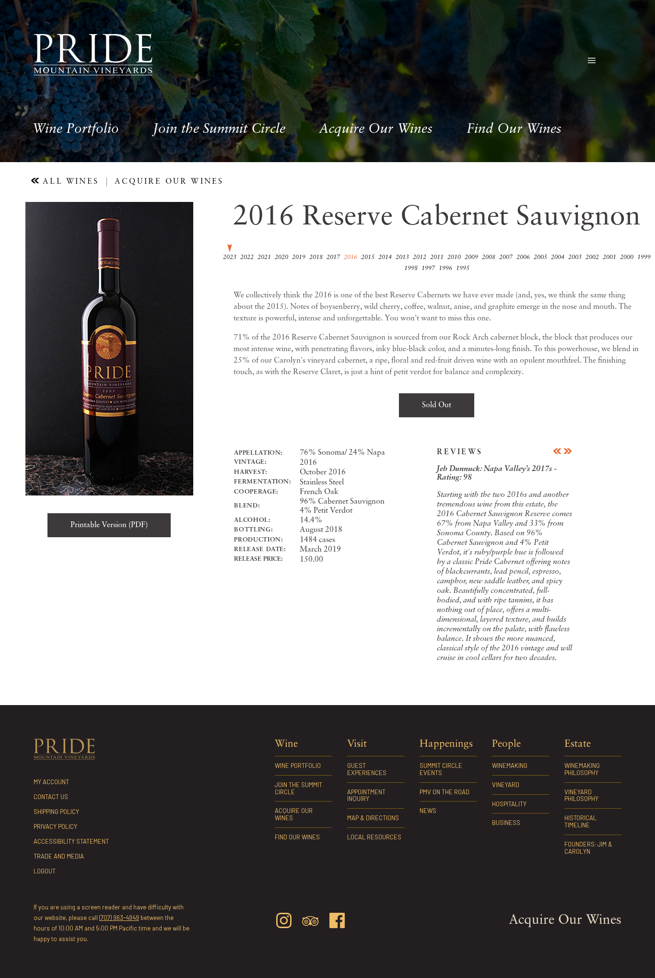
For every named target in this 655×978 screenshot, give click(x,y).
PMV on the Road (444, 792)
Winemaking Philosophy (582, 769)
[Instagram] (284, 922)
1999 (644, 257)
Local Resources (374, 837)
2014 (385, 257)
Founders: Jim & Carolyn (588, 847)
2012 (419, 257)
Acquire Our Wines (376, 129)
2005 (540, 257)
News (428, 810)
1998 (411, 268)
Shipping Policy (56, 811)
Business (506, 822)
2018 (316, 257)
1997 (428, 268)
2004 (557, 257)
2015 (367, 257)
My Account (51, 782)
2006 (523, 257)
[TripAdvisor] (310, 923)
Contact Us (51, 797)
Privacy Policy (55, 826)
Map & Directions (373, 818)
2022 (247, 257)
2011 (437, 257)
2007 (506, 257)
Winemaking (509, 765)
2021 (264, 257)
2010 (454, 257)
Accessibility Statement (71, 841)
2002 (592, 257)
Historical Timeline (580, 821)
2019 (298, 257)
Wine (286, 744)
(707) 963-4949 (119, 917)
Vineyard (505, 785)
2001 (609, 257)
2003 (575, 257)
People (506, 744)
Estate (577, 744)
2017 (333, 257)
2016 (350, 257)
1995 (462, 268)
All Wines (69, 182)
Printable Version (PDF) (109, 525)
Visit (357, 744)
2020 (281, 257)
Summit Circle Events (441, 769)
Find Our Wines (514, 129)
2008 (488, 257)
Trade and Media (59, 856)
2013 (402, 257)
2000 (626, 257)
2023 (229, 257)
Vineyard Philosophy (581, 795)
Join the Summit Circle (219, 129)
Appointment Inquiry (366, 795)
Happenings (446, 744)
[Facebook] (337, 922)
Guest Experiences (366, 769)
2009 (471, 257)
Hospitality (509, 804)
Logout (45, 871)
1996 (445, 268)
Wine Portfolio (75, 129)
